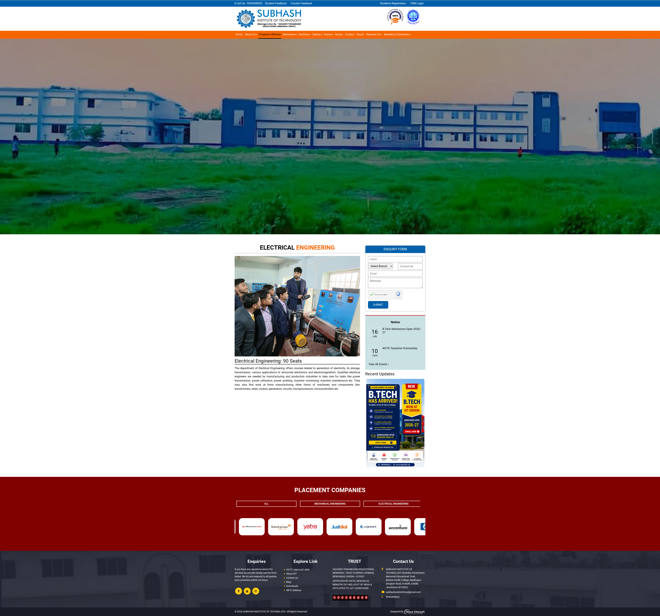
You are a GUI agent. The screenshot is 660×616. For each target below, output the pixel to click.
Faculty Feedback (301, 3)
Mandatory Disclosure (396, 34)
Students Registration (393, 3)
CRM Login (417, 3)
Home (239, 34)
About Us (250, 34)
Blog (288, 582)
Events (328, 34)
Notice (339, 34)
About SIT (291, 573)
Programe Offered (269, 34)
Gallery (316, 34)
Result (360, 34)
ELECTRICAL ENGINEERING (394, 503)
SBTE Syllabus (293, 590)
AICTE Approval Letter (298, 569)
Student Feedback (276, 3)
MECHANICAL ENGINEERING (330, 503)
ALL (266, 503)
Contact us (292, 577)
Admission (289, 34)
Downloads (292, 586)
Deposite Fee (373, 34)
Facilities (304, 34)
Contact (349, 34)
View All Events (378, 364)
